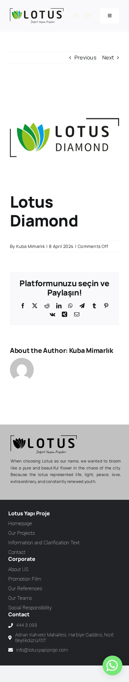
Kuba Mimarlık (30, 246)
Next (108, 57)
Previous (85, 57)
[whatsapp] (111, 665)
